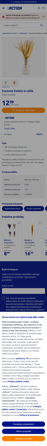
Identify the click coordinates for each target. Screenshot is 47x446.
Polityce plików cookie (18, 381)
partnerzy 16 (22, 358)
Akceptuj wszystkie (23, 438)
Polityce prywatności (29, 415)
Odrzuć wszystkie (23, 431)
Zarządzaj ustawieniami (23, 424)
